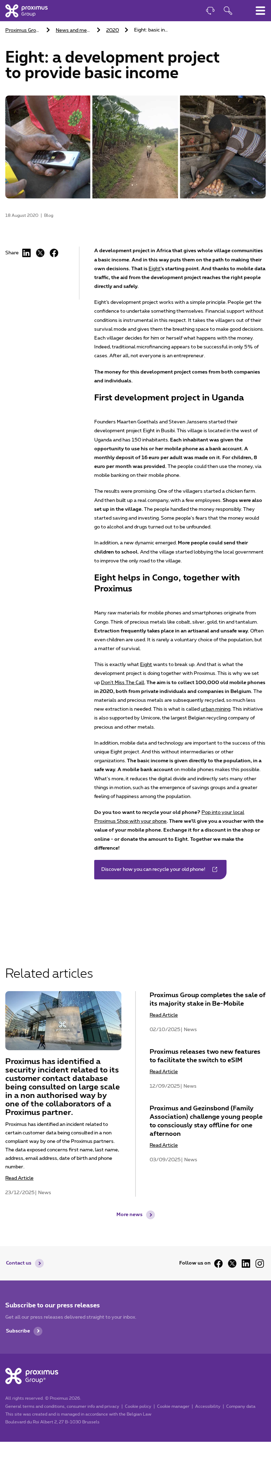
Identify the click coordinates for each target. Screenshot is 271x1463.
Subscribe (18, 1331)
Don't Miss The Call (122, 682)
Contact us (18, 1263)
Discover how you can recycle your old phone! (153, 869)
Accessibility (208, 1406)
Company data (240, 1406)
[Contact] (210, 11)
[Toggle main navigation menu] (260, 11)
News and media (74, 30)
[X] (40, 253)
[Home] (26, 10)
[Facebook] (54, 253)
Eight (155, 268)
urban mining (215, 709)
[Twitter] (232, 1263)
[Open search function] (228, 11)
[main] (135, 609)
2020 (112, 30)
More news (129, 1214)
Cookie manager (173, 1406)
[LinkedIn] (26, 253)
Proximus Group (23, 30)
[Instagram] (260, 1263)
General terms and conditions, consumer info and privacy (62, 1406)
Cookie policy (138, 1406)
